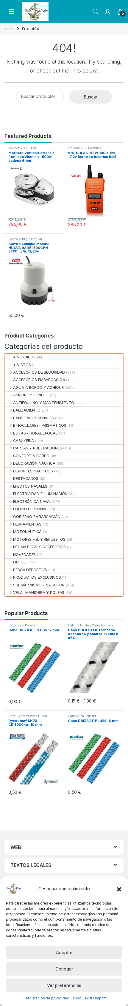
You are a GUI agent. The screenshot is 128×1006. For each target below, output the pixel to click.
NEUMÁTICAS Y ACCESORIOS (39, 547)
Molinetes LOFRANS (22, 148)
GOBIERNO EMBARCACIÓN (36, 516)
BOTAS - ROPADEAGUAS (35, 433)
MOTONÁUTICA (27, 531)
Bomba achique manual (25, 239)
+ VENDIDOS (24, 357)
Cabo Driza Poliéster (22, 625)
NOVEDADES (24, 554)
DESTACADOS (25, 478)
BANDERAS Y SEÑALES (33, 418)
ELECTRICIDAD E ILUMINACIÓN (40, 494)
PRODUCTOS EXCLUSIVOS (37, 577)
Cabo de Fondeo (79, 625)
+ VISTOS (22, 365)
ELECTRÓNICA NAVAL (32, 501)
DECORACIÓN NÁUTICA (34, 463)
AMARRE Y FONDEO (31, 395)
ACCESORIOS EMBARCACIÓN (39, 380)
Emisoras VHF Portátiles (84, 148)
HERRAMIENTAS (27, 524)
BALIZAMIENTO (26, 410)
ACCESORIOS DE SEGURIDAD (39, 372)
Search (95, 11)
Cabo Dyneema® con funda (27, 716)
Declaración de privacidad (46, 998)
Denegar (64, 969)
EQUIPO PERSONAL (30, 509)
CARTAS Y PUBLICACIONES (37, 448)
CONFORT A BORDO (31, 456)
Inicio (9, 29)
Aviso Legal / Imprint (89, 998)
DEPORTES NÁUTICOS (33, 471)
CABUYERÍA (23, 440)
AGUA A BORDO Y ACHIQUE (38, 387)
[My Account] (107, 11)
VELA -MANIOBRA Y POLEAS (38, 592)
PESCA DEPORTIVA (30, 570)
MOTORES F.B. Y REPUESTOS (39, 539)
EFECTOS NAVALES (30, 486)
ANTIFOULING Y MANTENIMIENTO (43, 402)
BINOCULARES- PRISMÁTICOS (39, 425)
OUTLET (20, 562)
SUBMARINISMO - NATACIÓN (39, 585)
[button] (119, 889)
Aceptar (64, 952)
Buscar (90, 96)
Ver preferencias (64, 985)
